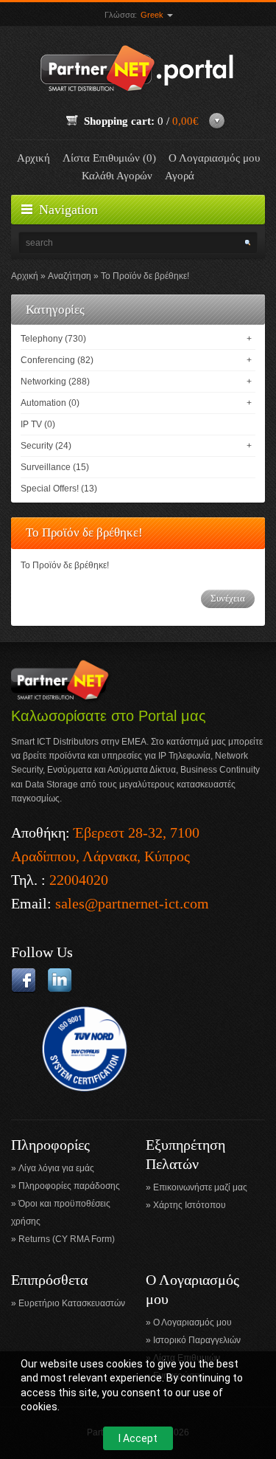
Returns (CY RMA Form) (66, 1239)
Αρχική (33, 158)
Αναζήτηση (69, 276)
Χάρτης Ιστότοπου (189, 1205)
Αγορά (179, 176)
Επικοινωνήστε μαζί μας (200, 1187)
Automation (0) (50, 403)
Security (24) (46, 446)
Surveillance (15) (55, 467)
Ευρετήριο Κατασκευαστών (71, 1303)
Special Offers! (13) (59, 488)
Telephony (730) (53, 339)
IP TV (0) (38, 424)
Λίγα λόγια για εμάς (56, 1168)
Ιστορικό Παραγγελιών (197, 1340)
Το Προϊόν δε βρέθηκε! (145, 276)
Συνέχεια (227, 598)
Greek (153, 14)
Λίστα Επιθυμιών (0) (109, 158)
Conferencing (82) (57, 360)
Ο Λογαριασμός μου (214, 158)
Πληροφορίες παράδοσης (69, 1186)
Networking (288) (55, 381)
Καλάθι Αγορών (117, 176)
